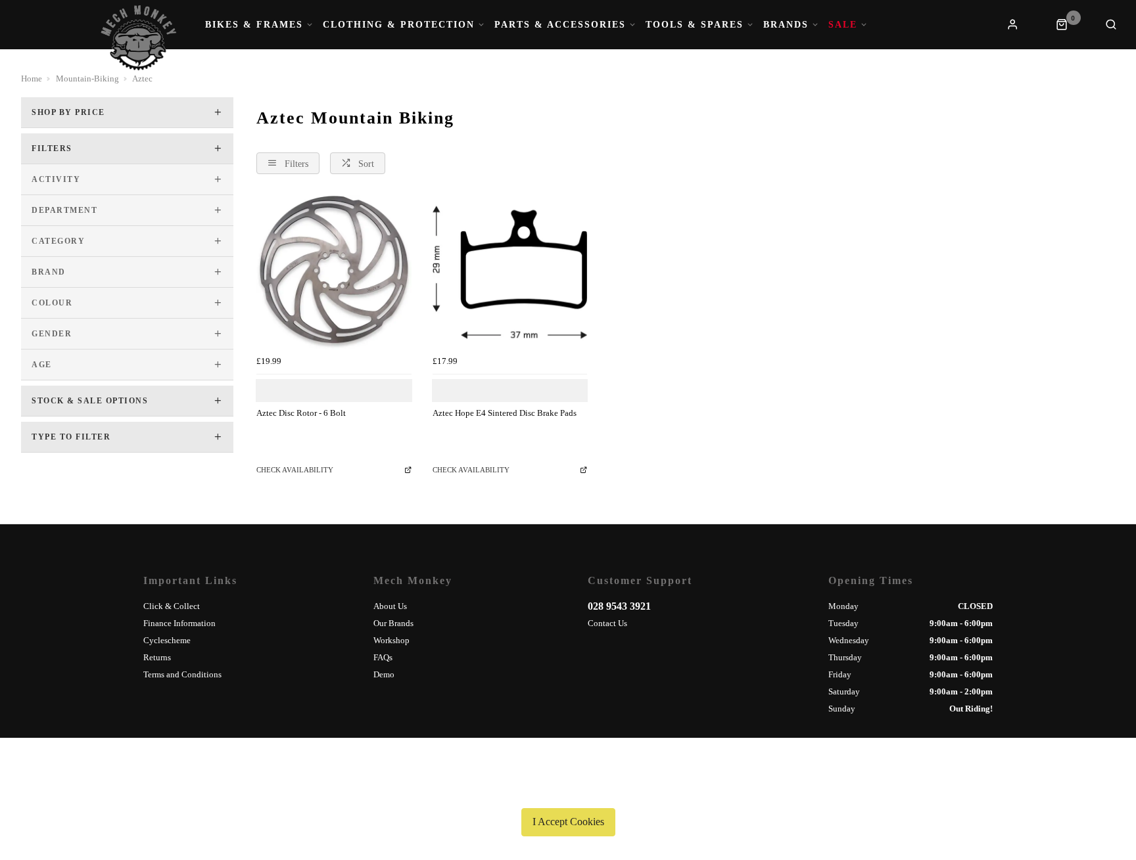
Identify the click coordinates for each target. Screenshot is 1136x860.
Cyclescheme (167, 640)
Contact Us (607, 623)
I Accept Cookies (568, 821)
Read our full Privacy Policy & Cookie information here (568, 791)
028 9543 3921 (619, 606)
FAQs (382, 657)
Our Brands (393, 623)
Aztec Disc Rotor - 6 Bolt (301, 413)
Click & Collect (171, 606)
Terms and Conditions (182, 674)
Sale (842, 25)
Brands (786, 25)
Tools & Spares (695, 25)
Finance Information (179, 623)
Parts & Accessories (560, 25)
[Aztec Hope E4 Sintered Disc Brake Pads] (510, 272)
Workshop (391, 640)
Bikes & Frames (254, 25)
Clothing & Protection (399, 25)
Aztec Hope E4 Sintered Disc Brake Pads (505, 413)
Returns (157, 657)
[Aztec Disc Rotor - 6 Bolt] (334, 272)
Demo (383, 674)
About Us (390, 606)
